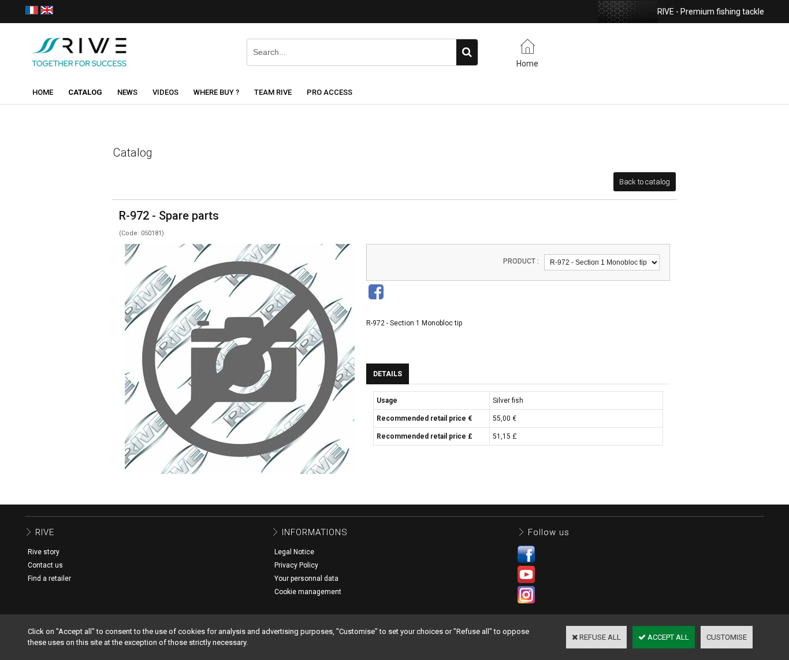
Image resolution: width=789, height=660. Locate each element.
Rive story (43, 552)
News (127, 92)
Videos (165, 92)
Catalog (85, 92)
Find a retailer (49, 578)
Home (42, 92)
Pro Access (329, 92)
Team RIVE (273, 92)
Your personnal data (306, 578)
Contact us (45, 565)
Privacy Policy (296, 565)
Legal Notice (294, 552)
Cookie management (307, 592)
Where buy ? (216, 92)
